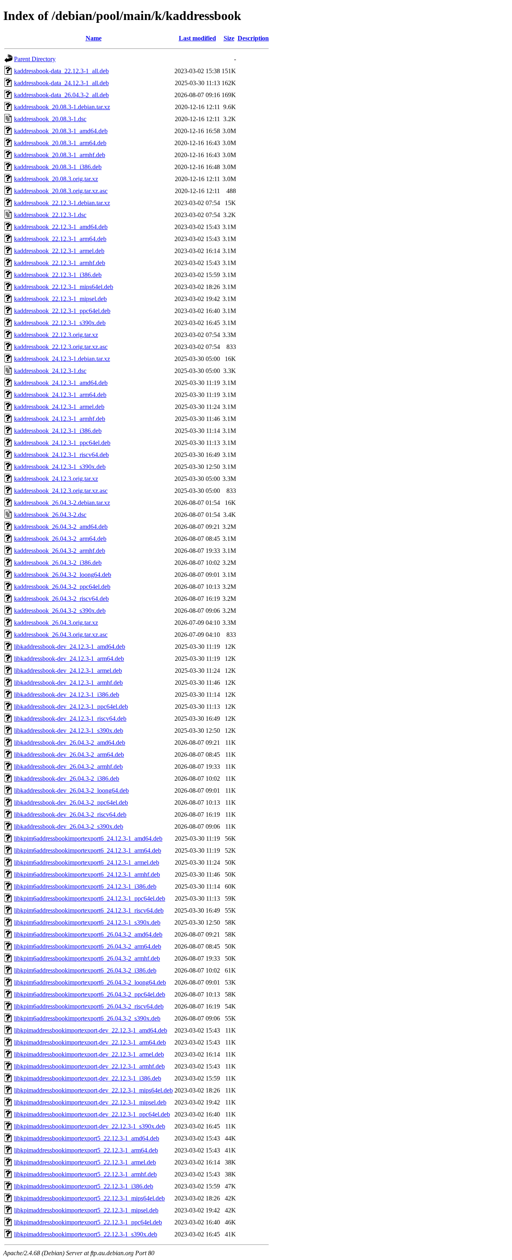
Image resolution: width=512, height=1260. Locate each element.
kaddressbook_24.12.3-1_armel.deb (59, 406)
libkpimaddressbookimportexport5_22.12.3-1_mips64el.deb (89, 1198)
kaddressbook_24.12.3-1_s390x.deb (60, 466)
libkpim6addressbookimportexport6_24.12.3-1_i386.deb (85, 886)
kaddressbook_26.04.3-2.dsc (50, 514)
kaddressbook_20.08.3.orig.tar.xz (56, 178)
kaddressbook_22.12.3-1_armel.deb (59, 250)
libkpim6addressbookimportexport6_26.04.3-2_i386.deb (85, 970)
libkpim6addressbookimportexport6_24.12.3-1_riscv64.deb (89, 910)
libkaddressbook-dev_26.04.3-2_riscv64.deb (70, 814)
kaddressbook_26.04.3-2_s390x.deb (60, 610)
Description (253, 38)
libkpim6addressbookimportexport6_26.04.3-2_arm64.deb (87, 946)
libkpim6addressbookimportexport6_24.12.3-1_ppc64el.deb (89, 898)
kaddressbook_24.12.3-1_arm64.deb (60, 394)
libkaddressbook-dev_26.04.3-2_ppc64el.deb (71, 802)
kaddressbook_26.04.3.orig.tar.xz (56, 622)
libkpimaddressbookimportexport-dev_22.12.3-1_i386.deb (87, 1078)
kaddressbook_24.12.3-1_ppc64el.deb (62, 442)
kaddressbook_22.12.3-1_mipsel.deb (60, 298)
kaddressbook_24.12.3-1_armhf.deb (59, 418)
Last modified (197, 38)
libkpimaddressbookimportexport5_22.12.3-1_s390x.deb (85, 1234)
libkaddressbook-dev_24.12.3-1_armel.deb (68, 670)
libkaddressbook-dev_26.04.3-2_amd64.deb (69, 742)
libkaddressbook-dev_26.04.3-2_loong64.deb (71, 790)
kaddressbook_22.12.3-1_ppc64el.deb (62, 310)
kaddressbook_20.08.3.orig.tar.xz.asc (61, 190)
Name (94, 38)
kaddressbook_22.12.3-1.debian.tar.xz (62, 202)
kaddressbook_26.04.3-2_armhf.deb (59, 550)
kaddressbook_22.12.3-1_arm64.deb (60, 238)
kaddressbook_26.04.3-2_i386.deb (58, 562)
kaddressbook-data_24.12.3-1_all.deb (61, 83)
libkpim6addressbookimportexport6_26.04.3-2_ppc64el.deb (89, 994)
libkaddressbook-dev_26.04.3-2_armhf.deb (68, 766)
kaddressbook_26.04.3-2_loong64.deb (62, 574)
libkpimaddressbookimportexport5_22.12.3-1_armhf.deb (85, 1174)
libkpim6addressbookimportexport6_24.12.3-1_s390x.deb (87, 922)
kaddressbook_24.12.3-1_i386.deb (58, 430)
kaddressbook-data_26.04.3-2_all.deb (61, 95)
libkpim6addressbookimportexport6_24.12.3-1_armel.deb (86, 862)
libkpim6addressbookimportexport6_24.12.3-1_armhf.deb (87, 874)
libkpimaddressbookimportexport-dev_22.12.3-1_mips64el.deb (93, 1090)
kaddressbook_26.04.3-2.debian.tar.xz (62, 502)
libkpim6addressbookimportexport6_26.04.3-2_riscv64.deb (89, 1006)
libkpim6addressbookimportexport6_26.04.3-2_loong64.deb (90, 982)
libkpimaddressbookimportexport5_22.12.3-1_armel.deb (85, 1162)
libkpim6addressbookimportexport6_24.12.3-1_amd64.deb (88, 838)
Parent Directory (35, 59)
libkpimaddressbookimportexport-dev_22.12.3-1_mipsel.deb (90, 1102)
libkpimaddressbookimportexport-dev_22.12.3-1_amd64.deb (90, 1030)
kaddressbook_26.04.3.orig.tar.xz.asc (61, 634)
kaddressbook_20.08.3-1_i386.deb (58, 166)
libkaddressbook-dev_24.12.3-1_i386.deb (66, 694)
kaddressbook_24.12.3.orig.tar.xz (56, 478)
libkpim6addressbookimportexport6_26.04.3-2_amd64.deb (88, 934)
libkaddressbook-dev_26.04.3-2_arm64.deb (69, 754)
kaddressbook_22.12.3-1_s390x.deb (60, 322)
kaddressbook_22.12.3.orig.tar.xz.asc (61, 346)
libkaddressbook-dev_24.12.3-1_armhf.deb (68, 682)
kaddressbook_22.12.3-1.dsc (50, 214)
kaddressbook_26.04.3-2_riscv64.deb (61, 598)
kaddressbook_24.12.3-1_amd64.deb (61, 382)
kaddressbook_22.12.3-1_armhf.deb (59, 262)
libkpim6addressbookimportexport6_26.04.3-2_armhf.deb (87, 958)
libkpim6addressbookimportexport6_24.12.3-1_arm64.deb (87, 850)
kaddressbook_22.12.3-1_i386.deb (58, 274)
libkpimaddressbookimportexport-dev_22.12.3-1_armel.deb (89, 1054)
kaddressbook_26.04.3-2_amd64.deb (61, 526)
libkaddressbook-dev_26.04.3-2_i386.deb (66, 778)
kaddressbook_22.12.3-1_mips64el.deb (63, 286)
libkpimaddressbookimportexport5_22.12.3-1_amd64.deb (86, 1138)
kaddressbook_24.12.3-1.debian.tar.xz (62, 358)
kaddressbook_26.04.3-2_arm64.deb (60, 538)
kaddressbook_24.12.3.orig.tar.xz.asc (61, 490)
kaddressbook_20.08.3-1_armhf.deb (59, 155)
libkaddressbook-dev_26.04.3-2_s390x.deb (68, 826)
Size (229, 38)
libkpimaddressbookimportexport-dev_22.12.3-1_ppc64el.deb (92, 1114)
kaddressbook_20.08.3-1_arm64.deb (60, 143)
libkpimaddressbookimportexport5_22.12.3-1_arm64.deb (86, 1150)
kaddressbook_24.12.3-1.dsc (50, 370)
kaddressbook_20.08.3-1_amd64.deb (61, 131)
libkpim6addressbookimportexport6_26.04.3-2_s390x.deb (87, 1018)
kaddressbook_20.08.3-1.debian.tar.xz (62, 107)
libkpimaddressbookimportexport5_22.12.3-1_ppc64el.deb (88, 1222)
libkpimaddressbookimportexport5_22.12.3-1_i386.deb (83, 1186)
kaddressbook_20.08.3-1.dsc (50, 119)
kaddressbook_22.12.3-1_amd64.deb (61, 226)
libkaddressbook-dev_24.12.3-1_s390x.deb (68, 730)
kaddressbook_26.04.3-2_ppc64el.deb (62, 586)
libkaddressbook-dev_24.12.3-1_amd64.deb (69, 646)
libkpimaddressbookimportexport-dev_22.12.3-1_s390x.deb (89, 1126)
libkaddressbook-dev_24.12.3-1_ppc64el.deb (71, 706)
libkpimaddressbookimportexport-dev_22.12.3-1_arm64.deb (90, 1042)
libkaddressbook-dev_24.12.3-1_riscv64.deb (70, 718)
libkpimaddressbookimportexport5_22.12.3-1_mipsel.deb (86, 1210)
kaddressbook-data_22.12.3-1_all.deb (61, 71)
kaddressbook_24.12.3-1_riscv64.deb (61, 454)
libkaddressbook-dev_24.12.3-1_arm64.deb (69, 658)
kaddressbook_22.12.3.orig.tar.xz (56, 334)
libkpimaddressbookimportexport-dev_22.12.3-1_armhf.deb (89, 1066)
